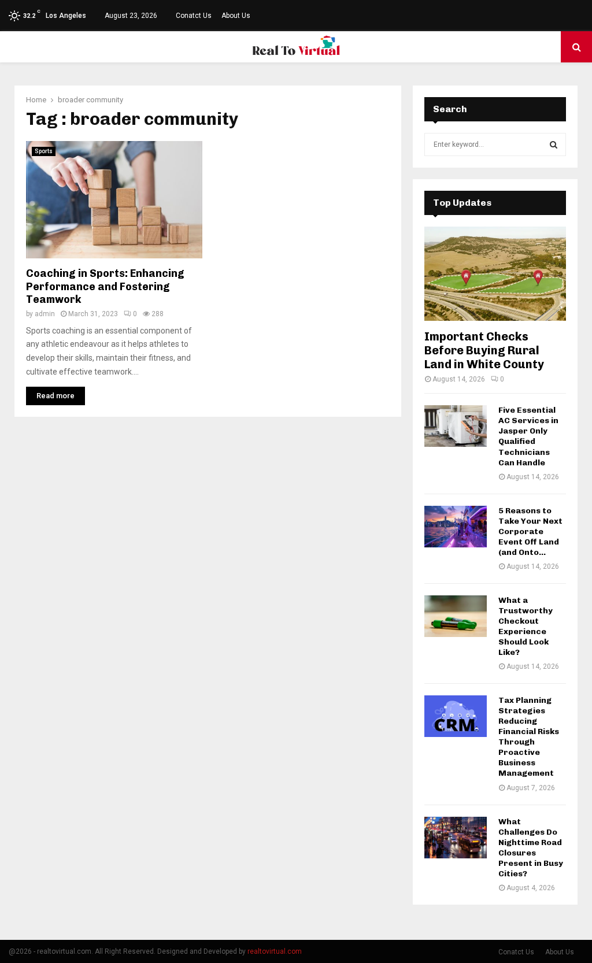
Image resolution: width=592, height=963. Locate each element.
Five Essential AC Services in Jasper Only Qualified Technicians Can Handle (528, 436)
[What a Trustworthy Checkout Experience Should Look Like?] (455, 616)
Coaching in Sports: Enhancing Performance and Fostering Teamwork (105, 286)
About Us (235, 16)
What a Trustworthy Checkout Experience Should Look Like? (525, 626)
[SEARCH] (553, 144)
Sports (44, 151)
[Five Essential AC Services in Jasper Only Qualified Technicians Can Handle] (455, 426)
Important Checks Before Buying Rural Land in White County (484, 350)
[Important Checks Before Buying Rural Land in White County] (495, 274)
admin (45, 314)
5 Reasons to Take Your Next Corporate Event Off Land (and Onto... (530, 531)
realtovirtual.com (274, 951)
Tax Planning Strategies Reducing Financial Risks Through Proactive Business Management (528, 736)
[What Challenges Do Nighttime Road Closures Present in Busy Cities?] (455, 837)
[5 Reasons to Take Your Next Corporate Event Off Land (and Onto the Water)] (455, 526)
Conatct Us (194, 16)
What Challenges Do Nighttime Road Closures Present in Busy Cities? (530, 848)
